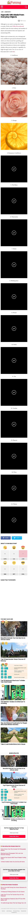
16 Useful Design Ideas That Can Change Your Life (13, 903)
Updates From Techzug (10, 885)
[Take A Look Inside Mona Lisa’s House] (14, 735)
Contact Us (14, 912)
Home (3, 911)
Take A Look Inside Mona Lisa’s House (13, 744)
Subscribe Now (14, 836)
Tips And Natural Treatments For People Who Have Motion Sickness (14, 724)
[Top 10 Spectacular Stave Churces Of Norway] (14, 650)
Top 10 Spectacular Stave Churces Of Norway (13, 660)
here (14, 51)
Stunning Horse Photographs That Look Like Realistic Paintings (12, 854)
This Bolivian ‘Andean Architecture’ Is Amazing (13, 702)
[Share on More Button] (24, 538)
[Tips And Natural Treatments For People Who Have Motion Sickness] (14, 713)
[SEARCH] (26, 7)
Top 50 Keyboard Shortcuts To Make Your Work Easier (13, 681)
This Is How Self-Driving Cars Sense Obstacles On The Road (13, 888)
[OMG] (6, 622)
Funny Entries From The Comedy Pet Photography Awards (13, 849)
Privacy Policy (16, 911)
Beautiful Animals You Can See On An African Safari (13, 638)
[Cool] (2, 664)
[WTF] (6, 643)
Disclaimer (23, 911)
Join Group (9, 911)
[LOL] (2, 643)
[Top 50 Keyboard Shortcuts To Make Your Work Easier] (14, 671)
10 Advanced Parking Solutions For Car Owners (13, 891)
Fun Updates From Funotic (11, 846)
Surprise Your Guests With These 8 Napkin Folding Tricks (13, 858)
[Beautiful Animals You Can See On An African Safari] (14, 628)
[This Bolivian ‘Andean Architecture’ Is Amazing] (14, 692)
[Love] (2, 622)
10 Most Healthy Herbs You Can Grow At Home (13, 861)
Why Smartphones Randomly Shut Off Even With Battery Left (13, 899)
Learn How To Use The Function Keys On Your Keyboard (12, 895)
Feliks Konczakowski (18, 26)
